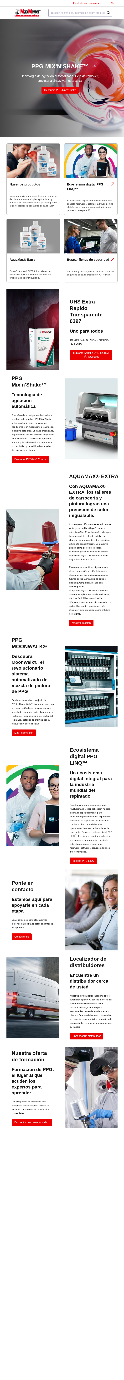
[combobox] (80, 13)
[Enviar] (108, 13)
